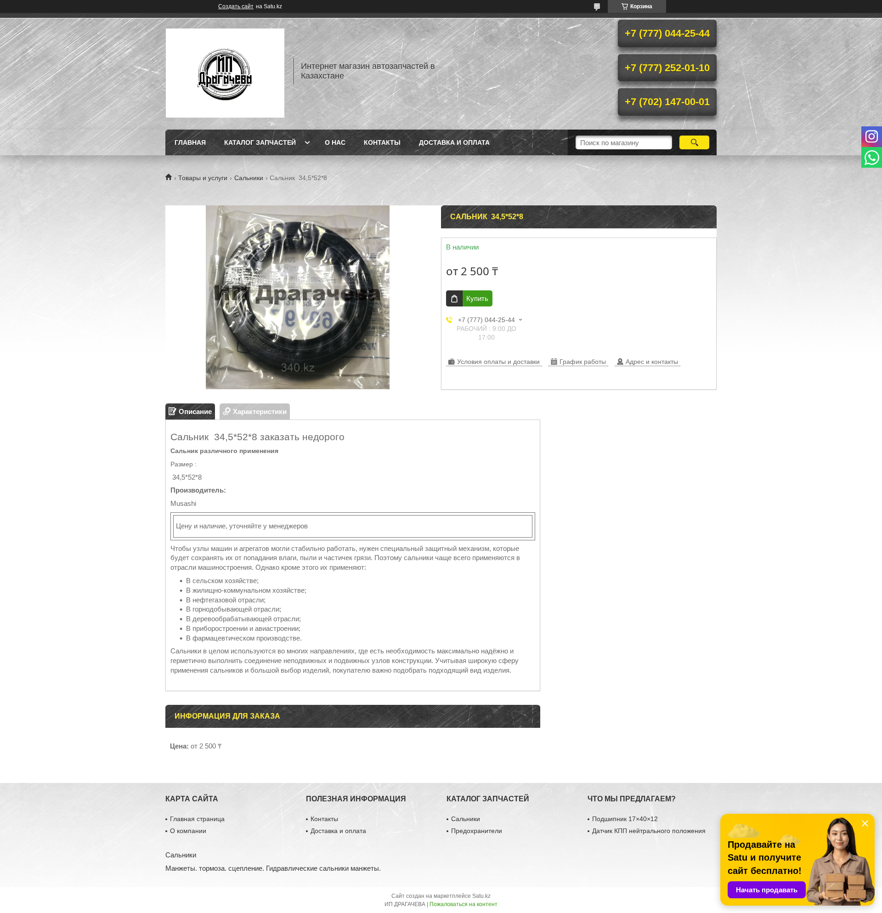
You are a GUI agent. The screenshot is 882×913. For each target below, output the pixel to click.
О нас (335, 142)
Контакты (382, 142)
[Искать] (694, 142)
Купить (477, 298)
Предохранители (476, 830)
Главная (190, 142)
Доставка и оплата (454, 142)
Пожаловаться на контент (464, 904)
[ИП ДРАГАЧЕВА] (225, 71)
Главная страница (197, 818)
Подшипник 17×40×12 (625, 818)
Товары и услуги (202, 177)
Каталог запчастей (260, 142)
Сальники (248, 177)
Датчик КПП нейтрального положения (649, 830)
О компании (188, 830)
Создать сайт (236, 6)
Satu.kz (481, 896)
